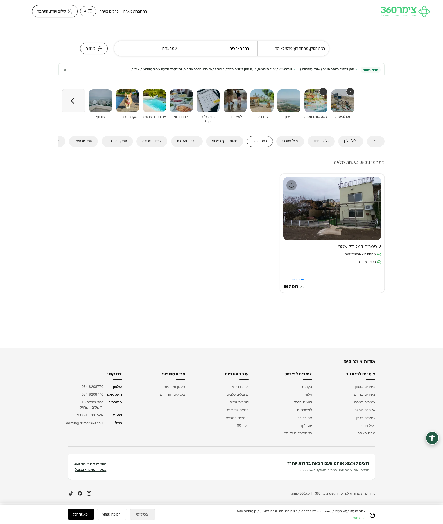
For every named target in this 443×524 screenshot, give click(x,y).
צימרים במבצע (237, 418)
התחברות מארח (135, 11)
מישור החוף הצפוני (224, 140)
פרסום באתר (109, 11)
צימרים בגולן (365, 418)
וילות (308, 394)
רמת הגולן (260, 140)
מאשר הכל (80, 514)
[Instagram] (89, 493)
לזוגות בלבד (303, 402)
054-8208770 (92, 387)
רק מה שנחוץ (111, 514)
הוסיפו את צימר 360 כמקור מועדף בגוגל (90, 466)
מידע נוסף (358, 518)
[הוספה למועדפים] (291, 185)
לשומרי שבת (239, 402)
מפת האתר (366, 433)
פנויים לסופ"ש (238, 410)
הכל (376, 140)
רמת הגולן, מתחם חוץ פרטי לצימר (300, 48)
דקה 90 (243, 425)
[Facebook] (80, 493)
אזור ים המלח (364, 410)
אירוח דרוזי (240, 387)
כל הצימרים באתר (298, 433)
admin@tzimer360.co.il (85, 423)
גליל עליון (350, 140)
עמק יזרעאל (83, 140)
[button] (373, 214)
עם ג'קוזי (305, 425)
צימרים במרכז (364, 402)
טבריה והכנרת (187, 140)
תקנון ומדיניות (174, 387)
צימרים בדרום (364, 394)
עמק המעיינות (117, 140)
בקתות (307, 387)
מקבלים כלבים (237, 394)
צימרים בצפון (365, 387)
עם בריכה (304, 418)
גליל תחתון (321, 140)
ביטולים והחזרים (172, 394)
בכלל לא (142, 514)
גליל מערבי (290, 140)
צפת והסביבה (152, 140)
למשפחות (304, 410)
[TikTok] (70, 493)
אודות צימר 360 (359, 361)
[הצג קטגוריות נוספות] (73, 100)
